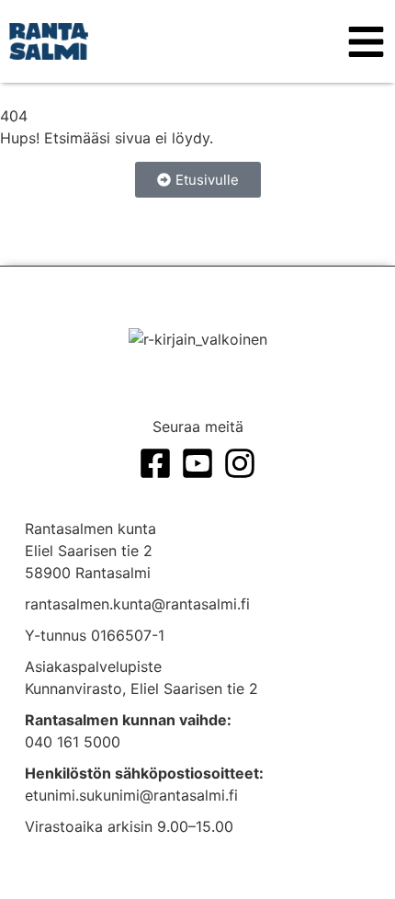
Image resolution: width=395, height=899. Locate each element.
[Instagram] (239, 463)
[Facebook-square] (155, 463)
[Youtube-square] (197, 463)
